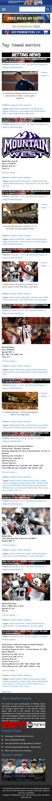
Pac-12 (18, 490)
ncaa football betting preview (26, 372)
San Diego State (40, 427)
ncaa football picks (37, 556)
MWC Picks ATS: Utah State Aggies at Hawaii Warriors (22, 250)
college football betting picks (19, 181)
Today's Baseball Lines (19, 776)
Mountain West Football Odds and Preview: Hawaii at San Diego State (26, 381)
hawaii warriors (37, 108)
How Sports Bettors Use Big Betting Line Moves (23, 743)
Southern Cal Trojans (10, 686)
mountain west (20, 488)
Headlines (18, 67)
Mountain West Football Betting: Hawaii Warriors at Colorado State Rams (26, 192)
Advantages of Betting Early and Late (19, 736)
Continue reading (10, 172)
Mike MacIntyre (8, 488)
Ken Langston (36, 438)
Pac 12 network (8, 490)
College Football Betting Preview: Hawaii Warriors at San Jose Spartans (21, 120)
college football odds (39, 181)
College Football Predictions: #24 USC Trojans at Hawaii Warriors (24, 632)
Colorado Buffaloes (14, 485)
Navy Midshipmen (22, 556)
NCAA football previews (24, 427)
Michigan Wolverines (10, 111)
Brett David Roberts (37, 64)
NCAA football (32, 488)
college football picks (10, 241)
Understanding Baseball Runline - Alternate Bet (23, 747)
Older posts (6, 691)
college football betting (30, 480)
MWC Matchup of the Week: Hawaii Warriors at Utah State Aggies (24, 562)
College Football (8, 67)
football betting (28, 485)
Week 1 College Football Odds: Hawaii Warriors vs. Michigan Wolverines (24, 60)
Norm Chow (43, 488)
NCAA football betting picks (12, 244)
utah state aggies (40, 299)
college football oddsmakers (19, 108)
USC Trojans (24, 686)
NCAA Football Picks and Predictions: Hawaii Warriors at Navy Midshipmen (23, 496)
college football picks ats (34, 623)
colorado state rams (26, 241)
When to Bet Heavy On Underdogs (18, 751)
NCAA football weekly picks (23, 113)
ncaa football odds (26, 111)
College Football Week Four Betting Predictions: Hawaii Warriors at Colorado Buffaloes (25, 434)
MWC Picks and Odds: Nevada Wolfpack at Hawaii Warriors (25, 306)
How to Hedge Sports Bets (15, 740)
